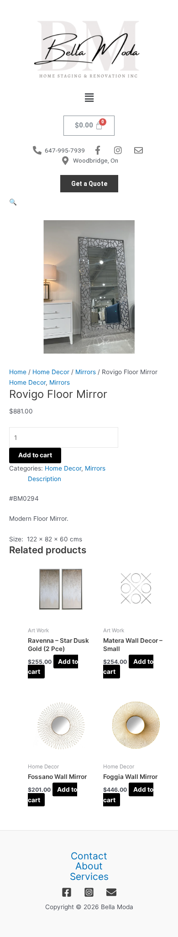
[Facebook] (67, 892)
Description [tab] (44, 478)
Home (17, 372)
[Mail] (111, 892)
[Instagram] (89, 892)
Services (89, 877)
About (89, 866)
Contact (89, 856)
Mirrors (85, 372)
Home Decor (50, 372)
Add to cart (35, 455)
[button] (89, 97)
